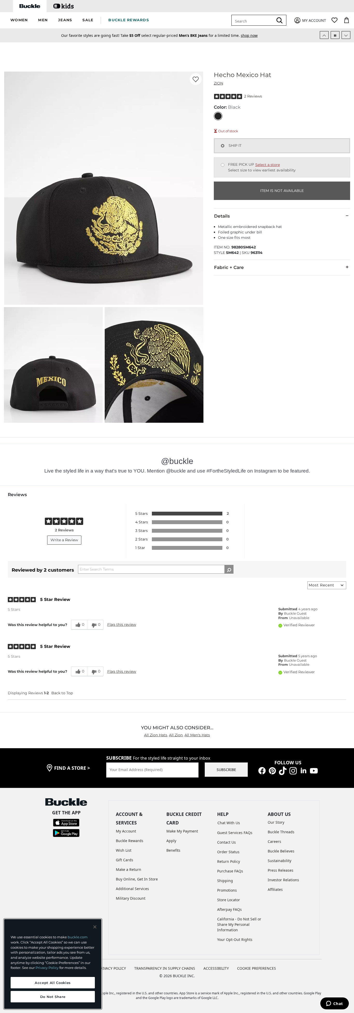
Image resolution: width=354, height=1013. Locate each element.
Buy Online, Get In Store (137, 879)
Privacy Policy (47, 968)
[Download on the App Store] (66, 822)
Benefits (173, 850)
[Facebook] (262, 770)
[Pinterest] (272, 770)
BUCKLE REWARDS (128, 20)
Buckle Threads (281, 831)
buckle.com (78, 937)
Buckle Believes (281, 851)
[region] (52, 964)
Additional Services (132, 888)
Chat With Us (228, 822)
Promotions (227, 890)
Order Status (228, 851)
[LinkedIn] (303, 770)
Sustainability (279, 860)
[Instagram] (293, 770)
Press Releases (280, 870)
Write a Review (64, 540)
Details (222, 216)
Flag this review (121, 624)
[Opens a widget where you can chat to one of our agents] (334, 1003)
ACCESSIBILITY (216, 968)
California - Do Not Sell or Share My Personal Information (239, 924)
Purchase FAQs (230, 871)
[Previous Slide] (324, 35)
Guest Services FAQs (234, 832)
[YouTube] (314, 770)
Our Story (276, 822)
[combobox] (256, 20)
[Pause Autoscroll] (335, 35)
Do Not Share (53, 997)
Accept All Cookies (53, 983)
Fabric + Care (229, 267)
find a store (72, 768)
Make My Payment (182, 831)
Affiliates (275, 889)
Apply (171, 840)
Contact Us (226, 842)
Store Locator (228, 899)
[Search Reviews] (228, 569)
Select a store (267, 164)
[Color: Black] (218, 116)
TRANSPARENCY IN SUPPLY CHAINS (164, 968)
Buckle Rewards (129, 840)
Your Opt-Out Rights (234, 939)
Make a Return (128, 869)
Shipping (225, 880)
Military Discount (130, 898)
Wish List (123, 850)
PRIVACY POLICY (112, 968)
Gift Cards (124, 859)
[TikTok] (283, 770)
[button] (19, 20)
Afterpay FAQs (229, 909)
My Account (126, 831)
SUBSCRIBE (226, 769)
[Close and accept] (95, 927)
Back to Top (62, 693)
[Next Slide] (346, 35)
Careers (274, 841)
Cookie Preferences (256, 968)
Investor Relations (283, 879)
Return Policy (228, 861)
